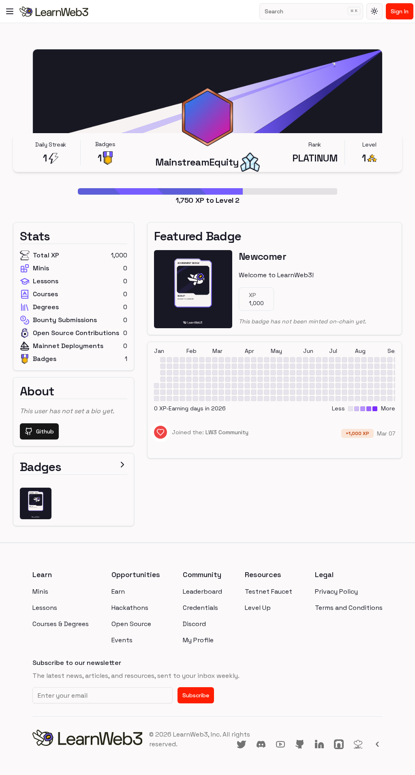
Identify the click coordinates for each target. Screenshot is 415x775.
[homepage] (90, 739)
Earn (118, 591)
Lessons (44, 607)
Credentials (200, 607)
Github (45, 431)
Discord (194, 624)
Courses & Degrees (60, 624)
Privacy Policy (336, 591)
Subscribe (195, 695)
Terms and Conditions (349, 607)
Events (122, 640)
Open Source (131, 624)
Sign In (400, 11)
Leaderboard (202, 591)
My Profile (198, 640)
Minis (40, 591)
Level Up (258, 607)
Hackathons (129, 607)
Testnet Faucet (268, 591)
